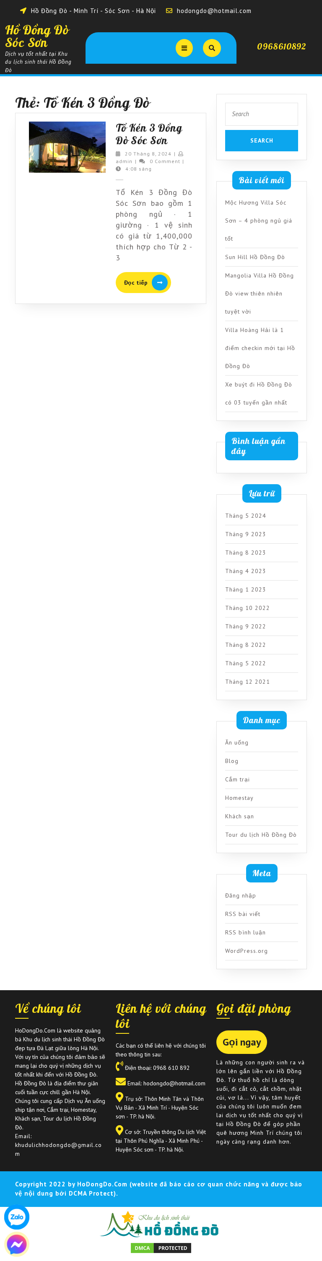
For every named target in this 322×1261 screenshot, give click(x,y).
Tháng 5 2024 (245, 515)
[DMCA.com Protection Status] (161, 1247)
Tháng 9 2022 (245, 626)
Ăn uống (237, 742)
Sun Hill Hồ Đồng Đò (255, 257)
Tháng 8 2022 (245, 645)
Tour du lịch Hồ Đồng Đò (261, 834)
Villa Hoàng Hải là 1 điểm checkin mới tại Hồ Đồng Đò (260, 348)
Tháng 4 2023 (245, 571)
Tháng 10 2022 (247, 608)
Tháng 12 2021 (247, 681)
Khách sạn (239, 816)
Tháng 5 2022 (245, 663)
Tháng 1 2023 (245, 589)
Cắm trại (237, 779)
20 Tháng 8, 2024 (148, 153)
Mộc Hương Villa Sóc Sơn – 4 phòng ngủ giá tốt (258, 220)
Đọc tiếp (147, 283)
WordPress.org (246, 951)
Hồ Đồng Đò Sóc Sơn (37, 36)
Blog (232, 761)
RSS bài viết (242, 914)
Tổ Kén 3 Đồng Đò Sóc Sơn (149, 134)
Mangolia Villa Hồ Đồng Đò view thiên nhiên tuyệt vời (259, 293)
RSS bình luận (245, 932)
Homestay (239, 798)
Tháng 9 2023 (245, 534)
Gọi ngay (242, 1041)
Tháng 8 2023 (245, 552)
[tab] (184, 48)
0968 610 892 (171, 1068)
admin (124, 161)
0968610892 (281, 46)
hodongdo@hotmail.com (214, 11)
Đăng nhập (240, 895)
